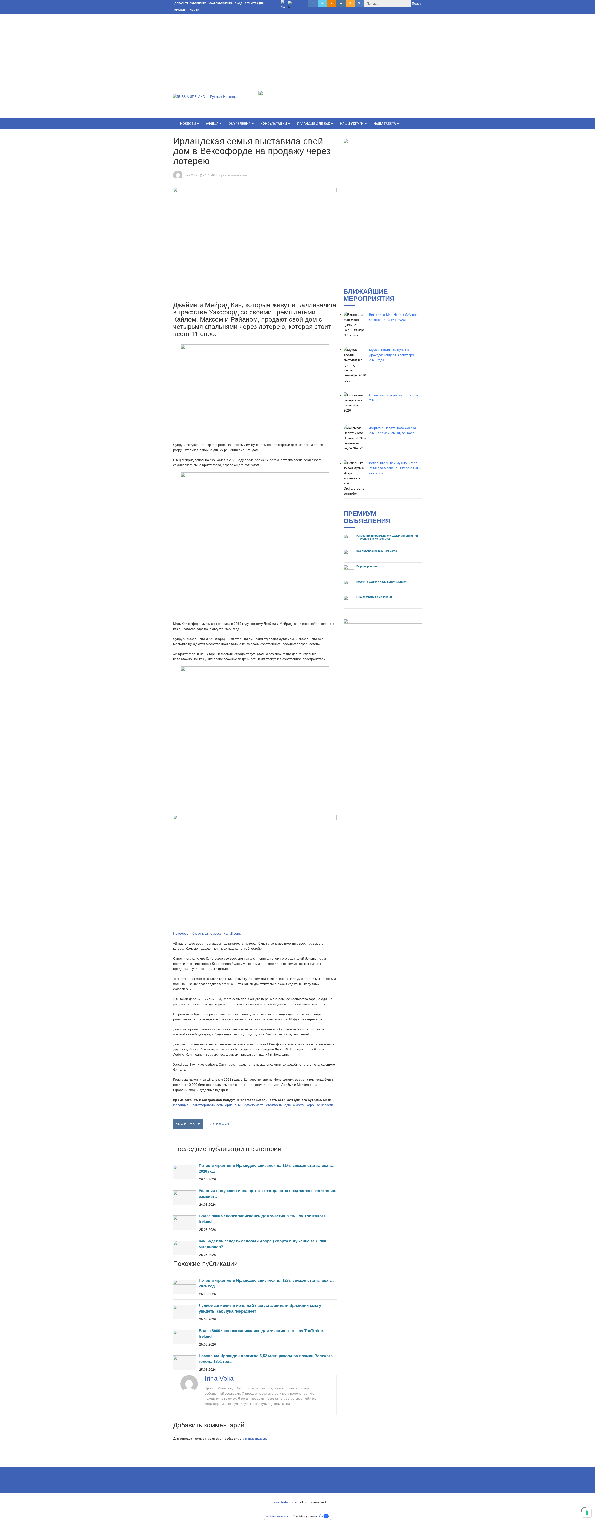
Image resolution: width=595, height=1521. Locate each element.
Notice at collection (277, 1516)
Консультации (274, 123)
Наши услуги (352, 123)
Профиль (180, 10)
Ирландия (180, 1105)
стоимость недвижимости (285, 1105)
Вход (238, 3)
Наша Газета (385, 123)
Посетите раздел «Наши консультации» (381, 581)
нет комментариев (235, 175)
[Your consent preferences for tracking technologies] (586, 1512)
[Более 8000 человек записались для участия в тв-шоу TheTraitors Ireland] (255, 1222)
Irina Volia (191, 175)
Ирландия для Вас (314, 123)
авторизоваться (254, 1438)
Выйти (194, 10)
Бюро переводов (367, 566)
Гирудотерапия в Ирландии (374, 597)
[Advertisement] (297, 48)
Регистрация (254, 3)
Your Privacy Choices (305, 1516)
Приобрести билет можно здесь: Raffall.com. (207, 933)
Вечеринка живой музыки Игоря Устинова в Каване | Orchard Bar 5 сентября (395, 468)
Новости (188, 123)
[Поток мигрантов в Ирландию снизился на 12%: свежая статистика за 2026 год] (255, 1172)
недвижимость (253, 1105)
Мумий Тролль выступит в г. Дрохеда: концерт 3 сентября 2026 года (391, 355)
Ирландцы (233, 1105)
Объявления (239, 123)
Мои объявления (221, 3)
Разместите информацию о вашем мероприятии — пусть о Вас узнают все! (387, 537)
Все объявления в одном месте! (377, 551)
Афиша (212, 123)
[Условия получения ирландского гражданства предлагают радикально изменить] (255, 1197)
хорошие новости (320, 1105)
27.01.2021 (210, 175)
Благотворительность (206, 1105)
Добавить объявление (190, 3)
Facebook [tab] (219, 1124)
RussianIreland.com (284, 1502)
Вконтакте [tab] (188, 1124)
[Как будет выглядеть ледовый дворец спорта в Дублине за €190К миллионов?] (255, 1247)
